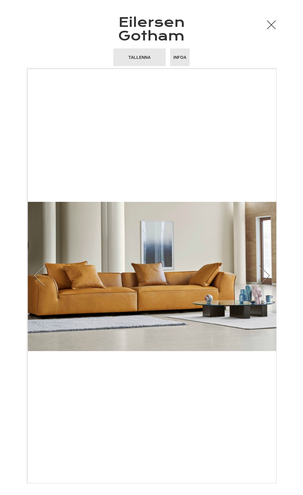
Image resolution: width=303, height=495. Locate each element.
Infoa (179, 57)
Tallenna (139, 57)
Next (220, 275)
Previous (83, 275)
